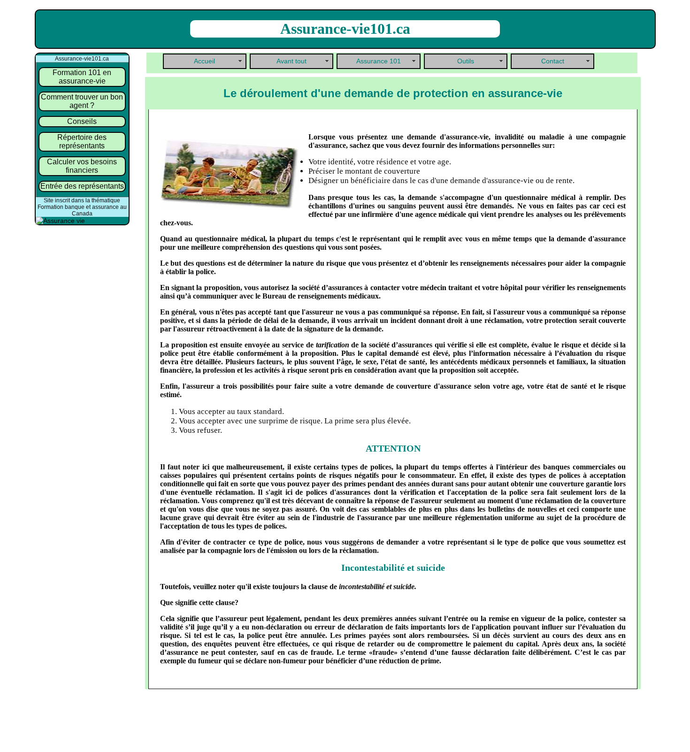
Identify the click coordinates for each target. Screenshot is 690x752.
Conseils (82, 121)
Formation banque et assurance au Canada (82, 210)
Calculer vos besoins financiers (82, 166)
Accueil (204, 61)
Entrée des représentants (82, 186)
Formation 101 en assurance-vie (82, 77)
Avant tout (291, 61)
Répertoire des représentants (82, 141)
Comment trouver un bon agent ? (82, 101)
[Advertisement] (390, 724)
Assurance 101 (378, 61)
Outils (465, 61)
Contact (552, 61)
